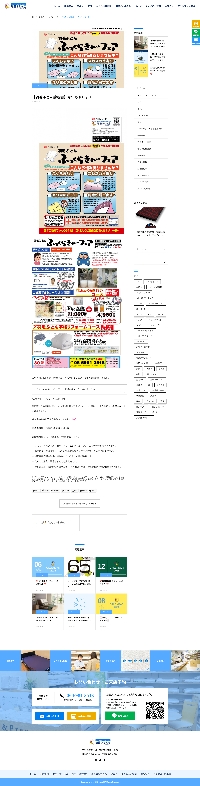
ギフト (54, 479)
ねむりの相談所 (104, 6)
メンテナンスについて (146, 95)
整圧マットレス (157, 379)
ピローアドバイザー (144, 336)
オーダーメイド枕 (71, 481)
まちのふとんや (143, 292)
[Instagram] (95, 760)
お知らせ (169, 6)
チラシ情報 (142, 162)
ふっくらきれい (98, 477)
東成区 (82, 479)
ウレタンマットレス (144, 298)
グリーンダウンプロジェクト (45, 477)
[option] (151, 223)
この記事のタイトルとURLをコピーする (79, 503)
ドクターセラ (154, 325)
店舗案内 (68, 6)
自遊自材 (150, 401)
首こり (117, 479)
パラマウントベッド (144, 331)
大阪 (110, 479)
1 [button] (149, 225)
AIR (137, 282)
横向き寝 (160, 385)
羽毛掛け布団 (158, 390)
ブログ (138, 6)
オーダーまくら (54, 481)
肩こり (103, 479)
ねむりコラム (143, 115)
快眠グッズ (64, 479)
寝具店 (83, 481)
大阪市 (74, 479)
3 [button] (153, 225)
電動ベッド (141, 412)
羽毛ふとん (141, 390)
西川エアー (141, 407)
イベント (39, 86)
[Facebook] (104, 760)
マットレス (141, 352)
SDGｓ (86, 477)
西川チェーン (43, 479)
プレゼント (141, 341)
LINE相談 (196, 35)
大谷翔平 (158, 363)
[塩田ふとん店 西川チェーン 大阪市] (15, 6)
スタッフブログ (144, 189)
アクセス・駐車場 (186, 6)
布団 (138, 374)
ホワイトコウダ (143, 347)
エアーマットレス (156, 303)
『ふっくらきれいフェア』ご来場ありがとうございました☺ (65, 389)
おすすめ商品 (143, 182)
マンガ (140, 122)
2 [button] (151, 225)
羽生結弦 (140, 396)
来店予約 (196, 27)
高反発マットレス (144, 418)
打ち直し (111, 477)
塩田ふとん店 (92, 479)
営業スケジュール (144, 358)
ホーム (57, 6)
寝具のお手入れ (123, 6)
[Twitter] (100, 760)
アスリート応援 (144, 142)
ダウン (63, 477)
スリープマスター (156, 320)
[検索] (164, 262)
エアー (139, 303)
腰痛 (138, 401)
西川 (124, 479)
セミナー (141, 102)
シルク (139, 320)
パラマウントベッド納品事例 (149, 129)
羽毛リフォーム (74, 477)
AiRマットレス (39, 481)
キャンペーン (143, 175)
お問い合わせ (196, 43)
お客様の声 (142, 169)
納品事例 (141, 135)
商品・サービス (84, 6)
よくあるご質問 (153, 6)
